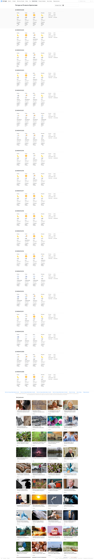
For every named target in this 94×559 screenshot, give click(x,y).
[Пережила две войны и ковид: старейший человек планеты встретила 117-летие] (70, 407)
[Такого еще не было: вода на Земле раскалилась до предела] (39, 501)
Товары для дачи (86, 392)
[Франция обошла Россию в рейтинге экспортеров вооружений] (54, 501)
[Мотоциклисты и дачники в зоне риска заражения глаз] (70, 533)
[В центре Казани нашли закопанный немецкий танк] (23, 423)
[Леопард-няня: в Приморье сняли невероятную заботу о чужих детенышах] (39, 439)
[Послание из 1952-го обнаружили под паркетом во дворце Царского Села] (39, 407)
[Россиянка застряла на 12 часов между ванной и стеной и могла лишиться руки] (70, 470)
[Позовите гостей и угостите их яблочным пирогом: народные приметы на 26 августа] (39, 533)
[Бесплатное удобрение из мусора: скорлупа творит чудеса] (39, 549)
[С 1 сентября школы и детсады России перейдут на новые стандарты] (54, 407)
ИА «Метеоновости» (90, 558)
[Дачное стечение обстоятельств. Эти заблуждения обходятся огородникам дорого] (39, 486)
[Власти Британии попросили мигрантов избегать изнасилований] (54, 439)
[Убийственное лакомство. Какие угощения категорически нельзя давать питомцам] (23, 407)
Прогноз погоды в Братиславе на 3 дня (12, 392)
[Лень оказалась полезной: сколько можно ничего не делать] (54, 517)
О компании (4, 558)
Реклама (8, 558)
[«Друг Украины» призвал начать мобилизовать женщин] (70, 454)
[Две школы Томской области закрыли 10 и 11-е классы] (23, 549)
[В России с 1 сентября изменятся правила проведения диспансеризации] (70, 423)
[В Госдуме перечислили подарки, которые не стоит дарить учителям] (54, 486)
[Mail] (1, 1)
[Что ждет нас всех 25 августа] (39, 454)
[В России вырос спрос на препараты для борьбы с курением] (70, 439)
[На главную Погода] (4, 1)
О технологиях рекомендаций (73, 558)
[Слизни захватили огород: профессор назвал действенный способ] (70, 549)
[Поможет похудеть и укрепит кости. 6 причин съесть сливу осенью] (54, 423)
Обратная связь (80, 558)
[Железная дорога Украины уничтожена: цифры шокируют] (54, 549)
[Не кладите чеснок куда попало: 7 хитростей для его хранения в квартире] (54, 470)
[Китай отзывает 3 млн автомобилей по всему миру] (39, 423)
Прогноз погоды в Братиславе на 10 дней (60, 392)
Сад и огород (79, 392)
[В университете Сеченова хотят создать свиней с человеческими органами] (23, 470)
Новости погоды (72, 392)
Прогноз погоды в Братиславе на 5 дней (28, 392)
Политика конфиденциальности (63, 558)
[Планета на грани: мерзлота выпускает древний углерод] (39, 517)
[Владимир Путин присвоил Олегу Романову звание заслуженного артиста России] (23, 501)
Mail (1, 558)
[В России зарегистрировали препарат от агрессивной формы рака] (23, 517)
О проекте (56, 558)
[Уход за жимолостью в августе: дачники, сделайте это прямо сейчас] (23, 439)
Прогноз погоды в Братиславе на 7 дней (44, 392)
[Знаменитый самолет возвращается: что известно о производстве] (23, 533)
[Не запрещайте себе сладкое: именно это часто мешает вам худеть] (54, 533)
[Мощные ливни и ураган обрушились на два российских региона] (39, 470)
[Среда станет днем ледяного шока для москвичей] (23, 454)
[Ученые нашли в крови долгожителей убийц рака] (70, 501)
